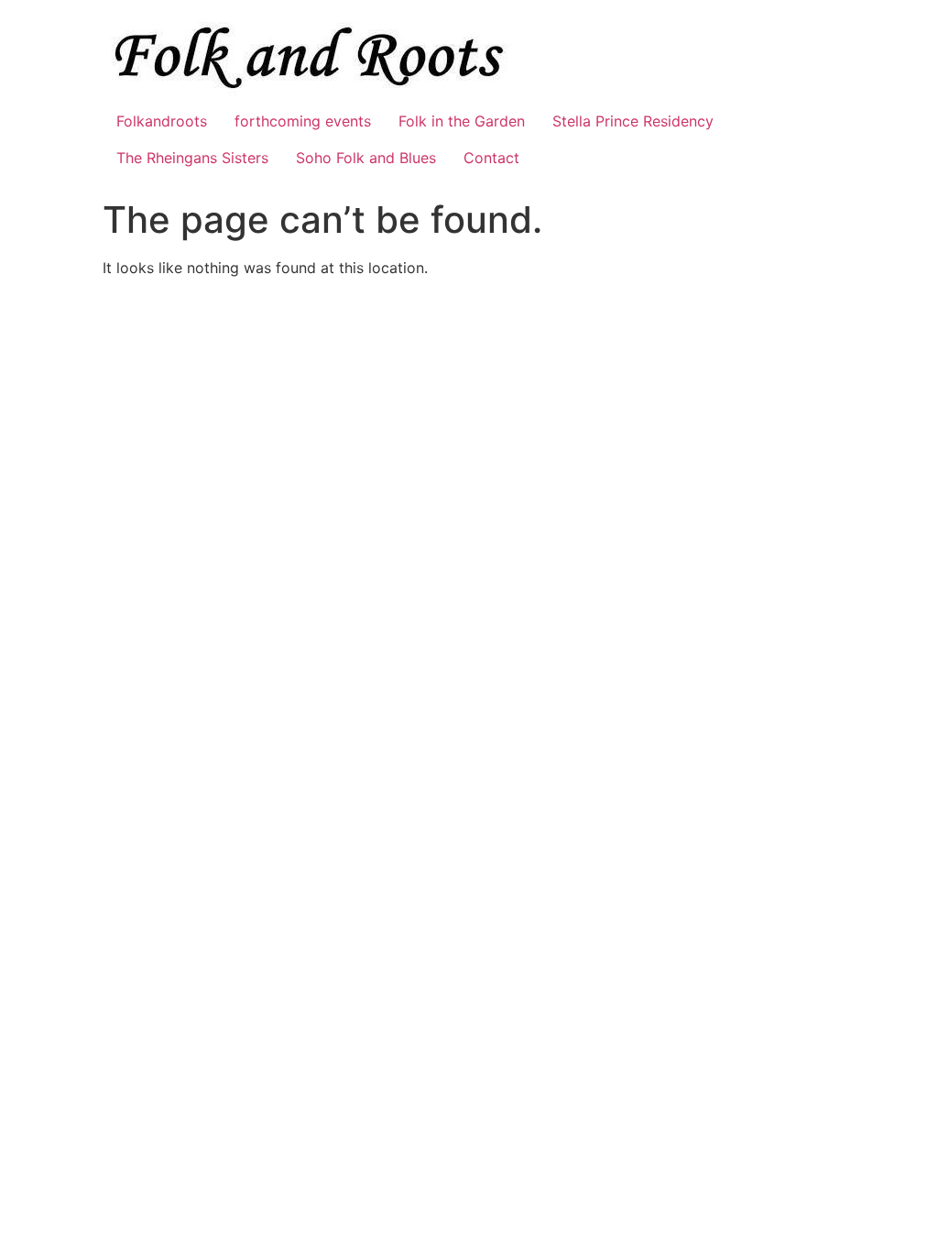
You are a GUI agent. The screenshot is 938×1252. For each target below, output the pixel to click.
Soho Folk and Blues (366, 157)
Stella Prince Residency (633, 121)
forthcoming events (302, 121)
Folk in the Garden (461, 121)
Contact (491, 157)
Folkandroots (161, 121)
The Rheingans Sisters (192, 157)
